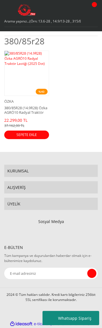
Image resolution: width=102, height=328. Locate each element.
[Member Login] (80, 10)
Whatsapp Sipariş (75, 318)
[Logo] (27, 10)
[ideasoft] (21, 324)
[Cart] (93, 10)
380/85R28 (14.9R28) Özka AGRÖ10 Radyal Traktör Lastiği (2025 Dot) (25, 110)
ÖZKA (9, 101)
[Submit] (91, 273)
